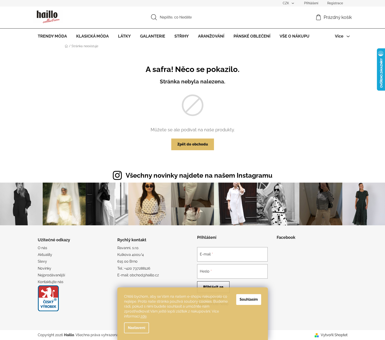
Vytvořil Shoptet (334, 335)
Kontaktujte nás (50, 282)
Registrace (335, 3)
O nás (42, 248)
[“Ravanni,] (48, 298)
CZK (286, 3)
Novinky (44, 268)
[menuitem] (52, 36)
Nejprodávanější (51, 275)
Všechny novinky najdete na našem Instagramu (199, 175)
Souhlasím (249, 299)
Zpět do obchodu (192, 144)
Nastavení (136, 328)
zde (143, 316)
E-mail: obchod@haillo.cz (138, 275)
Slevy (42, 261)
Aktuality (45, 255)
